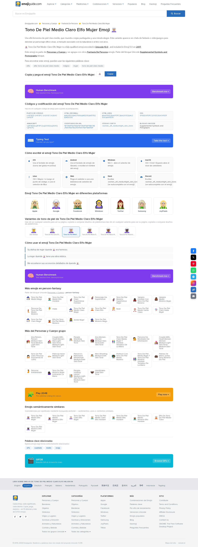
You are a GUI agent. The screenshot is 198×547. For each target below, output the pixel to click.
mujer (75, 66)
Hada (52, 309)
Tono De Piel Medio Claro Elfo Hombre (98, 418)
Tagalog (161, 485)
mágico (66, 66)
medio (48, 448)
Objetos (45, 508)
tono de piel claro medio (92, 66)
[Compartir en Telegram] (193, 276)
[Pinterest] (26, 517)
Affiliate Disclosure (167, 512)
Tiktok (103, 528)
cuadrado (38, 448)
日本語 (115, 485)
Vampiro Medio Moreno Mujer (162, 299)
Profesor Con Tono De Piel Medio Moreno (120, 357)
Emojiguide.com (31, 23)
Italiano (59, 485)
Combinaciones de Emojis (141, 500)
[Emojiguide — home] (28, 4)
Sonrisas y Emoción (50, 520)
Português (83, 485)
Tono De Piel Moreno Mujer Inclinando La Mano (56, 373)
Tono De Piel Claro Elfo (98, 309)
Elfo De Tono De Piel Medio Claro (162, 418)
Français (48, 485)
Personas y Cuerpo (49, 23)
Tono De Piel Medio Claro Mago (77, 310)
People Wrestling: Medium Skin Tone (77, 340)
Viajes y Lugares (49, 516)
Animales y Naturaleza (51, 524)
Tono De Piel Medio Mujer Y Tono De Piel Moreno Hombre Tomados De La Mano (141, 359)
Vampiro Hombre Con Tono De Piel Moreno (141, 300)
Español (27, 485)
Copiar (110, 74)
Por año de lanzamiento (140, 508)
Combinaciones (100, 4)
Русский (94, 485)
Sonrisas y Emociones (80, 520)
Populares (132, 4)
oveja (58, 448)
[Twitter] (20, 517)
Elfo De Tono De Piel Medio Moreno (56, 321)
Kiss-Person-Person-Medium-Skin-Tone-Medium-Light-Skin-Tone (34, 342)
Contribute (163, 500)
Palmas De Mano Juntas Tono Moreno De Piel (162, 357)
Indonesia (150, 485)
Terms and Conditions (168, 504)
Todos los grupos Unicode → (54, 531)
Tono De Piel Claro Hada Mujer (162, 310)
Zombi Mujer (76, 320)
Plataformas (82, 4)
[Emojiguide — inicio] (15, 498)
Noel (116, 309)
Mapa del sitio (170, 543)
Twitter (103, 516)
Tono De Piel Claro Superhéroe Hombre (77, 300)
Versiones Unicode (138, 512)
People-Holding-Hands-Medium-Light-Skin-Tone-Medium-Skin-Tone (77, 376)
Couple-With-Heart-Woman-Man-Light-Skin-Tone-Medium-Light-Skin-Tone (56, 342)
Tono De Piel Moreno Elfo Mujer (34, 429)
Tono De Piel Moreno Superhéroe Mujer (119, 300)
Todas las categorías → (81, 531)
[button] (42, 115)
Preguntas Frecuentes (171, 4)
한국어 (124, 485)
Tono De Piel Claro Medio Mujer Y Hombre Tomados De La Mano (119, 342)
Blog (143, 4)
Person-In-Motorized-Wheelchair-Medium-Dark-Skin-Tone (77, 357)
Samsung (105, 520)
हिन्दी (141, 485)
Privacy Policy (165, 508)
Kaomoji (153, 4)
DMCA (162, 516)
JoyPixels (104, 524)
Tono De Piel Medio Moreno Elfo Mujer (55, 418)
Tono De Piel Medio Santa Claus (141, 310)
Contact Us (164, 520)
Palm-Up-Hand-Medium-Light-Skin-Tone (56, 356)
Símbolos (46, 512)
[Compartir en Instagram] (193, 283)
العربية (133, 485)
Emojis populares (137, 516)
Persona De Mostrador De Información (141, 339)
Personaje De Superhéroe (98, 298)
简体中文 (105, 485)
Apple (103, 500)
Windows (104, 512)
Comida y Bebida (49, 528)
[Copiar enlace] (193, 289)
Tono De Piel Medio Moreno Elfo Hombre (141, 418)
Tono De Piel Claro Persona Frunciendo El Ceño (34, 357)
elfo (28, 448)
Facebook (105, 508)
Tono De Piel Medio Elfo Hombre (55, 299)
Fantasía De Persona (70, 23)
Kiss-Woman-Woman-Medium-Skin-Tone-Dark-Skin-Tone (98, 341)
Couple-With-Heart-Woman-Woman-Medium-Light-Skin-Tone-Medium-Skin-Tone (162, 343)
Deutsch (37, 485)
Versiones (118, 4)
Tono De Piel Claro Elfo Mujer (77, 418)
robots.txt (181, 543)
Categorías (66, 4)
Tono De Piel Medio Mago (34, 298)
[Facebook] (15, 517)
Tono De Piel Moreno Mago (98, 320)
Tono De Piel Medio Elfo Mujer (34, 418)
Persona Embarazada (34, 371)
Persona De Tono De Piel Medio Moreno (34, 311)
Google (104, 504)
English (17, 485)
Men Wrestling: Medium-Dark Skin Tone (99, 356)
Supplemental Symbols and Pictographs (151, 127)
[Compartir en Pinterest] (193, 264)
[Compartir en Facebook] (193, 251)
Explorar (51, 4)
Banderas (46, 504)
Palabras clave (136, 504)
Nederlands (70, 485)
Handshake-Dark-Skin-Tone (97, 372)
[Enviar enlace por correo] (193, 296)
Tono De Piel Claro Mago (34, 320)
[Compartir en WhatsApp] (193, 270)
